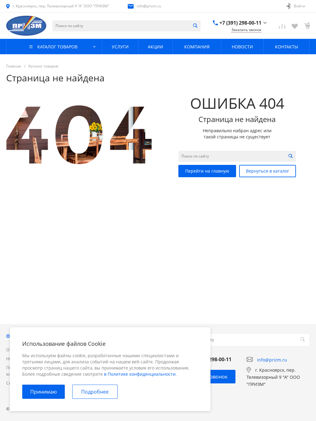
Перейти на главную (207, 171)
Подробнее (95, 391)
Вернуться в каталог (267, 171)
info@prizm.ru (149, 6)
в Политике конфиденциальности (140, 374)
